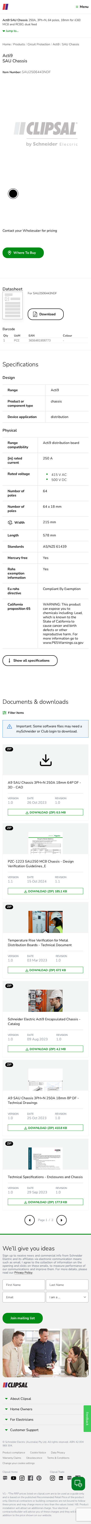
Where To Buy (24, 252)
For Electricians (21, 1419)
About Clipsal (20, 1398)
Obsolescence (34, 1458)
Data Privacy (58, 1452)
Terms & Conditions (58, 1458)
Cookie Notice (38, 1452)
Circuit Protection (39, 44)
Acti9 (56, 44)
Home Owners (21, 1409)
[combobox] (67, 1297)
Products (19, 44)
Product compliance (14, 1452)
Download (47, 314)
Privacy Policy (23, 1272)
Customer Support (24, 1430)
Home (7, 44)
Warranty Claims (12, 1458)
